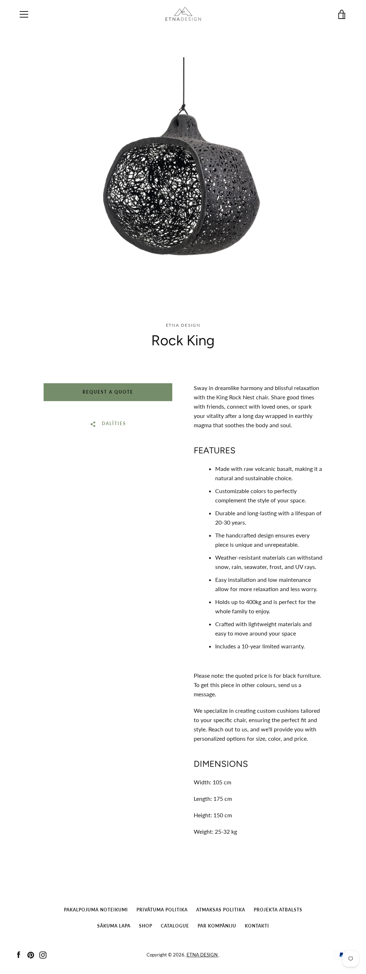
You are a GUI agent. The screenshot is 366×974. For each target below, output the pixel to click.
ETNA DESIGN (203, 955)
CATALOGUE (175, 926)
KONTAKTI (257, 926)
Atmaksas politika (220, 909)
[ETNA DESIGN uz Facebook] (18, 954)
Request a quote (108, 392)
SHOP (145, 926)
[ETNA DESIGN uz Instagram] (42, 954)
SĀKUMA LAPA (113, 926)
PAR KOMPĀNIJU (217, 926)
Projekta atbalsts (278, 909)
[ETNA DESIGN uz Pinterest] (30, 954)
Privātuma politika (162, 909)
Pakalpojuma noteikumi (96, 909)
